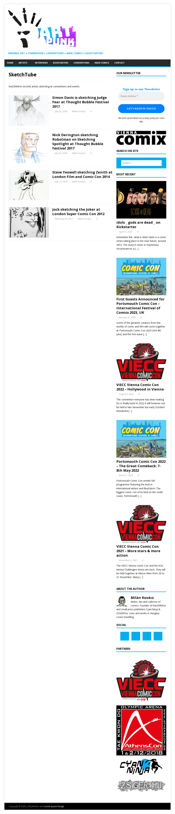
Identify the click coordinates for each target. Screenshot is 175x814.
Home (10, 62)
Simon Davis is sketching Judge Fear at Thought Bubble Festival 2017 (80, 102)
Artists (23, 62)
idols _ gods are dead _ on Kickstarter (138, 224)
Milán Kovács (79, 111)
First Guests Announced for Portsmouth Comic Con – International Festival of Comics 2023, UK (140, 306)
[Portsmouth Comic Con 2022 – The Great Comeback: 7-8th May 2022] (141, 455)
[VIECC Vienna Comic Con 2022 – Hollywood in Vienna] (141, 379)
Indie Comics (102, 62)
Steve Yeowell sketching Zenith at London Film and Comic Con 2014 (82, 174)
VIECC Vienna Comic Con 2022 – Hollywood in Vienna (140, 387)
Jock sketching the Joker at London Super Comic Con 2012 (78, 211)
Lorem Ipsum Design (54, 806)
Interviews (41, 62)
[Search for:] (141, 163)
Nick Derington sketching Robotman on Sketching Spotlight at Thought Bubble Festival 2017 (77, 142)
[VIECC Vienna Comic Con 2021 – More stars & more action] (141, 540)
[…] (136, 248)
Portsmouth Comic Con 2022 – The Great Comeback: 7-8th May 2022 (141, 466)
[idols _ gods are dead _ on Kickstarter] (141, 216)
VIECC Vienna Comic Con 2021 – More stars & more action (138, 551)
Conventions (81, 62)
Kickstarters (60, 62)
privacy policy (149, 118)
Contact (119, 62)
